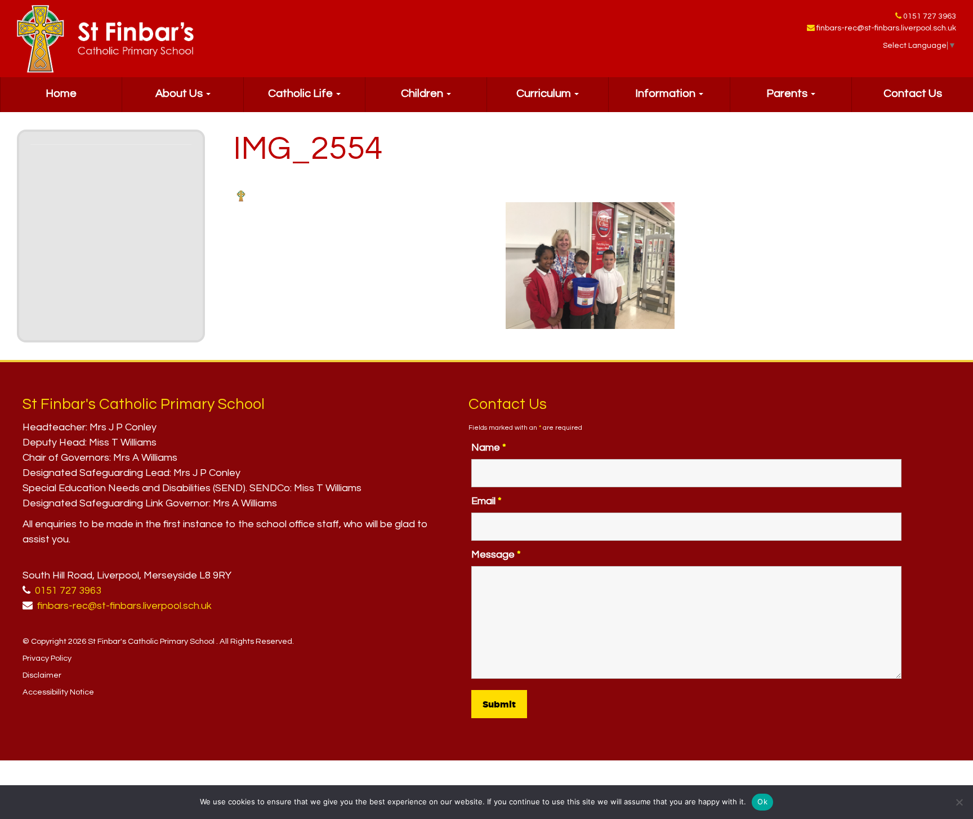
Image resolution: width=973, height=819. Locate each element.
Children (423, 93)
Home (61, 93)
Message (496, 554)
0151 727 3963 (929, 16)
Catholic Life (301, 93)
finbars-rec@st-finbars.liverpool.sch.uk (886, 28)
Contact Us (912, 93)
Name (488, 447)
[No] (959, 802)
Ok (762, 801)
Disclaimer (42, 675)
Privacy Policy (47, 658)
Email (486, 501)
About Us (180, 93)
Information (666, 93)
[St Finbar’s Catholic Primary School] (105, 39)
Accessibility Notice (58, 692)
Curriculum (544, 93)
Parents (788, 93)
